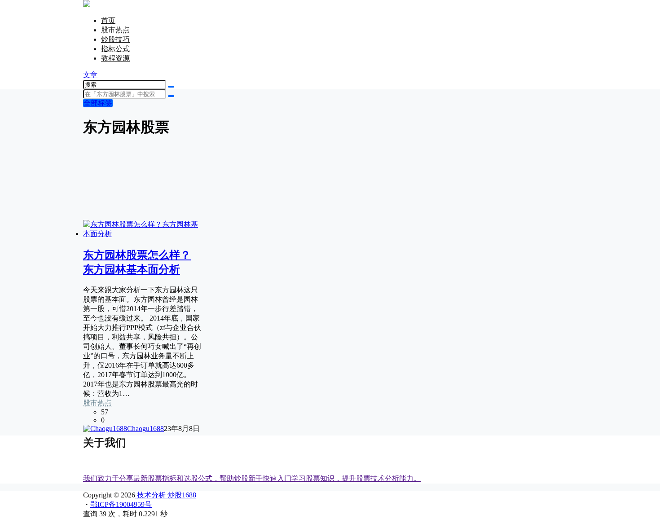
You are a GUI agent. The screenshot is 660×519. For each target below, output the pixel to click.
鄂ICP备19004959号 (121, 504)
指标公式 (115, 49)
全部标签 (98, 103)
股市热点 (115, 30)
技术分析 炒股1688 (165, 495)
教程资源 (115, 58)
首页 (108, 20)
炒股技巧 (115, 39)
